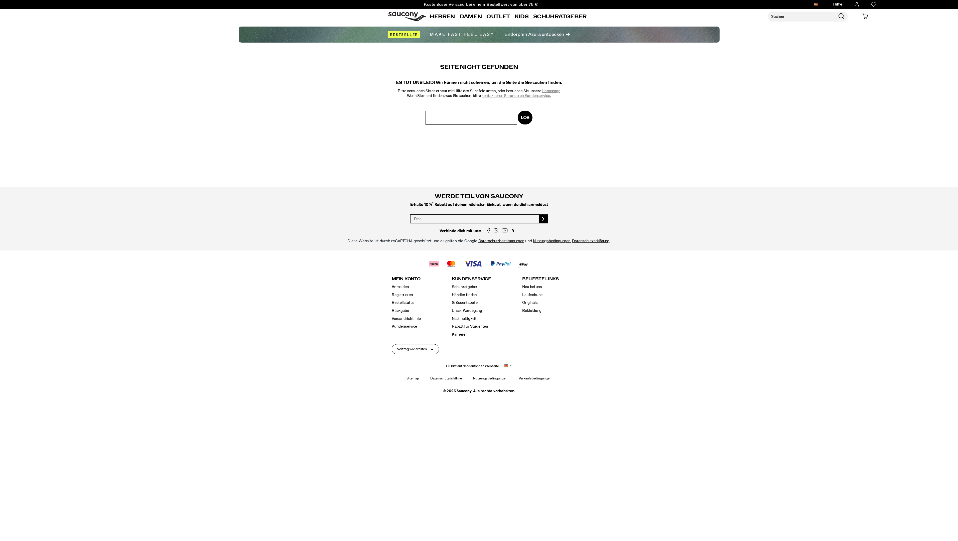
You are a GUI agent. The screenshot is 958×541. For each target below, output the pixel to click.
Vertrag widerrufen (412, 349)
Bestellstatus (403, 303)
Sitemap (412, 378)
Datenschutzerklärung (590, 241)
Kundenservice (404, 326)
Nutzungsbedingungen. (552, 241)
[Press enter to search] (841, 17)
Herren (442, 16)
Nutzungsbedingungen (490, 378)
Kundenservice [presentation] (471, 279)
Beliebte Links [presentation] (540, 279)
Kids (521, 16)
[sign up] (543, 218)
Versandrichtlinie (406, 319)
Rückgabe (400, 311)
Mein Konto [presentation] (406, 279)
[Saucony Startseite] (407, 16)
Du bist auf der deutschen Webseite (472, 366)
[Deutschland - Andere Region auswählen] (816, 4)
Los (525, 117)
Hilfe (838, 4)
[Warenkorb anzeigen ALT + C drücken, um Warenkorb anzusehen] (865, 17)
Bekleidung (531, 311)
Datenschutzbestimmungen (501, 241)
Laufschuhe (532, 295)
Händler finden (464, 295)
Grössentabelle (465, 303)
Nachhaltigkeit (464, 319)
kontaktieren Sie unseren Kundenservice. (516, 96)
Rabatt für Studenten (470, 326)
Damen (471, 16)
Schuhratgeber (464, 287)
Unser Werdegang (467, 311)
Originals (529, 303)
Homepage (551, 91)
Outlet (498, 16)
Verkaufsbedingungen (535, 378)
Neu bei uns (532, 287)
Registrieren (402, 295)
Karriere (458, 334)
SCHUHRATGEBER (560, 16)
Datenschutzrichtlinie (446, 378)
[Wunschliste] (873, 4)
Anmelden (400, 287)
